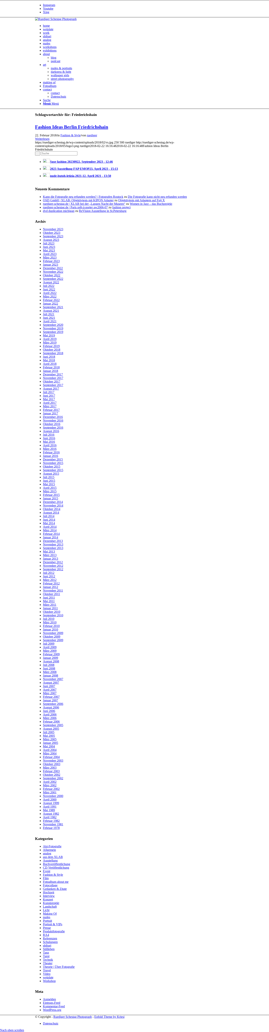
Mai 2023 (49, 250)
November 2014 (53, 505)
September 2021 (53, 307)
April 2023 (50, 254)
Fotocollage (50, 885)
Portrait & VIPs (52, 924)
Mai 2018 (49, 360)
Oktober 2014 (51, 509)
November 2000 (53, 796)
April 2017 (50, 402)
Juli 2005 (48, 732)
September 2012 (53, 569)
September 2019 (53, 332)
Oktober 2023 (51, 232)
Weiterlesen (42, 139)
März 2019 (50, 342)
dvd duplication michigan (58, 211)
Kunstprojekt (51, 903)
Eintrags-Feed (51, 1002)
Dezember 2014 (53, 502)
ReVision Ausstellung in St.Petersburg (102, 211)
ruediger (92, 135)
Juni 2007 (49, 686)
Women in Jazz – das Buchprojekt (151, 203)
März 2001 (50, 792)
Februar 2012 (51, 583)
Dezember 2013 (53, 541)
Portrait (47, 920)
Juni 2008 (49, 668)
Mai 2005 (49, 735)
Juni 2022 (49, 289)
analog (47, 853)
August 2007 (51, 682)
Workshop (49, 981)
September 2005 (53, 725)
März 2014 (50, 530)
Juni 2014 (49, 519)
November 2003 (53, 760)
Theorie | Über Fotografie (59, 966)
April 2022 (50, 293)
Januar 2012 (50, 587)
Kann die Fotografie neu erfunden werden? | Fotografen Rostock (83, 196)
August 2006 (51, 707)
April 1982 (50, 817)
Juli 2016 (48, 434)
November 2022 (53, 271)
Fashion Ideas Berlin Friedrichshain (71, 126)
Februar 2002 (51, 789)
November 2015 (53, 463)
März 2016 (50, 448)
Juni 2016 (49, 438)
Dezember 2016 (53, 417)
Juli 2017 (48, 392)
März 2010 (50, 622)
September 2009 (53, 640)
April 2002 (50, 781)
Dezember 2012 (53, 562)
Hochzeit (48, 892)
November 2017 (53, 378)
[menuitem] (138, 26)
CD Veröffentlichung (56, 867)
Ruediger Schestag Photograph (72, 1016)
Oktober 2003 (51, 764)
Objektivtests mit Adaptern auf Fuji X (141, 200)
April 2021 (50, 321)
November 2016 (53, 420)
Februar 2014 (51, 533)
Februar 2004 (51, 757)
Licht (46, 910)
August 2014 (51, 512)
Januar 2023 (50, 264)
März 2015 (50, 491)
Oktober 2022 (51, 275)
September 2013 (53, 548)
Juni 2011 (49, 597)
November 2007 (53, 679)
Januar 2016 (50, 456)
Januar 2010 (50, 629)
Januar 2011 (50, 608)
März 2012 (50, 580)
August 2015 (51, 473)
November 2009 (53, 633)
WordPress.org (52, 1010)
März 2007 (50, 693)
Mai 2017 (49, 399)
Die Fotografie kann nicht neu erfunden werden (157, 196)
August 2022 (51, 282)
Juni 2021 (49, 317)
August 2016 (51, 431)
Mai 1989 (49, 810)
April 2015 (50, 487)
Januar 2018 (50, 371)
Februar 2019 (51, 346)
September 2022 (53, 278)
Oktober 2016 (51, 424)
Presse (47, 927)
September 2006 (53, 704)
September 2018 (53, 353)
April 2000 (50, 799)
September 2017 (53, 385)
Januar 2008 (50, 675)
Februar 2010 (51, 626)
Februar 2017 (51, 410)
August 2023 (51, 239)
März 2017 (50, 406)
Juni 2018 (49, 356)
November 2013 (53, 544)
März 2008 (50, 672)
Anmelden (49, 999)
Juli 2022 (48, 286)
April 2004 (50, 750)
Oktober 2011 (51, 594)
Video (46, 974)
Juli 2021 (48, 314)
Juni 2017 (49, 395)
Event (46, 871)
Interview (49, 896)
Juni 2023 (49, 247)
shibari (47, 945)
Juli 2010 (48, 618)
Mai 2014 (49, 523)
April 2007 (50, 689)
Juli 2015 (48, 477)
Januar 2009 (50, 657)
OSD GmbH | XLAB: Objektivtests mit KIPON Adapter (78, 200)
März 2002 (50, 785)
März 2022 (50, 296)
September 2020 (53, 324)
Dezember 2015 (53, 459)
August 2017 (51, 388)
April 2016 (50, 445)
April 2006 (50, 714)
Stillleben (49, 949)
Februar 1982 (51, 820)
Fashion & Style (70, 135)
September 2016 (53, 427)
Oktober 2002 (51, 774)
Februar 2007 (51, 696)
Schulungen (50, 942)
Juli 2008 (48, 665)
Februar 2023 (51, 261)
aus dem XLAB (53, 857)
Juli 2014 (48, 516)
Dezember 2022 (53, 268)
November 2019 (53, 328)
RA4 (46, 935)
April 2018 (50, 363)
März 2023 (50, 257)
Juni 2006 (49, 711)
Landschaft (50, 906)
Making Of (50, 913)
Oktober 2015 (51, 466)
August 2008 (51, 661)
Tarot (46, 956)
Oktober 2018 (51, 349)
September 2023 (53, 236)
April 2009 (50, 647)
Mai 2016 (49, 441)
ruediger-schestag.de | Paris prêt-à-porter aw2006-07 (75, 207)
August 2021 (51, 310)
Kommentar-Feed (54, 1006)
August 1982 (51, 813)
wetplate (48, 977)
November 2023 (53, 229)
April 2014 (50, 526)
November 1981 (53, 824)
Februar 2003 (51, 771)
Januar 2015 (50, 498)
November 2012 (53, 565)
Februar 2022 (51, 300)
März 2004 (50, 753)
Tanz (46, 952)
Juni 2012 (49, 576)
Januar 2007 (50, 700)
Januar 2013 (50, 558)
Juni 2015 (49, 480)
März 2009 (50, 650)
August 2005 (51, 728)
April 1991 (50, 806)
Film (46, 878)
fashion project (121, 207)
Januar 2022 (50, 303)
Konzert (48, 899)
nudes (46, 917)
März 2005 (50, 739)
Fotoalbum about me (56, 881)
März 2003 (50, 767)
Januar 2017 (50, 413)
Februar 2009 (51, 654)
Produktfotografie (54, 931)
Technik (48, 959)
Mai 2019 (49, 335)
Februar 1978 (51, 827)
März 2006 (50, 718)
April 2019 (50, 339)
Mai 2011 (49, 601)
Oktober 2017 (51, 381)
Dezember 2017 (53, 374)
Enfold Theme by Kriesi (109, 1016)
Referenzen (50, 938)
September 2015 (53, 470)
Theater (47, 963)
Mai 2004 (49, 746)
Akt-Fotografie (52, 846)
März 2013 (50, 555)
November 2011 (53, 590)
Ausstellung (50, 860)
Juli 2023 (48, 243)
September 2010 (53, 615)
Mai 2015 (49, 484)
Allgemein (49, 850)
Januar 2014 (50, 537)
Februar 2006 (51, 721)
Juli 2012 (48, 572)
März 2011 (49, 604)
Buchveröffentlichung (56, 864)
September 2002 (53, 778)
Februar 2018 (51, 367)
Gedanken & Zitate (55, 889)
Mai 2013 (49, 551)
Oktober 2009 (51, 636)
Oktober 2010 (51, 611)
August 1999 (51, 803)
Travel (47, 970)
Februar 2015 (51, 495)
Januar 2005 (50, 742)
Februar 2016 (51, 452)
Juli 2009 (48, 643)
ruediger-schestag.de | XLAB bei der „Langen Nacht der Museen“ (84, 203)
